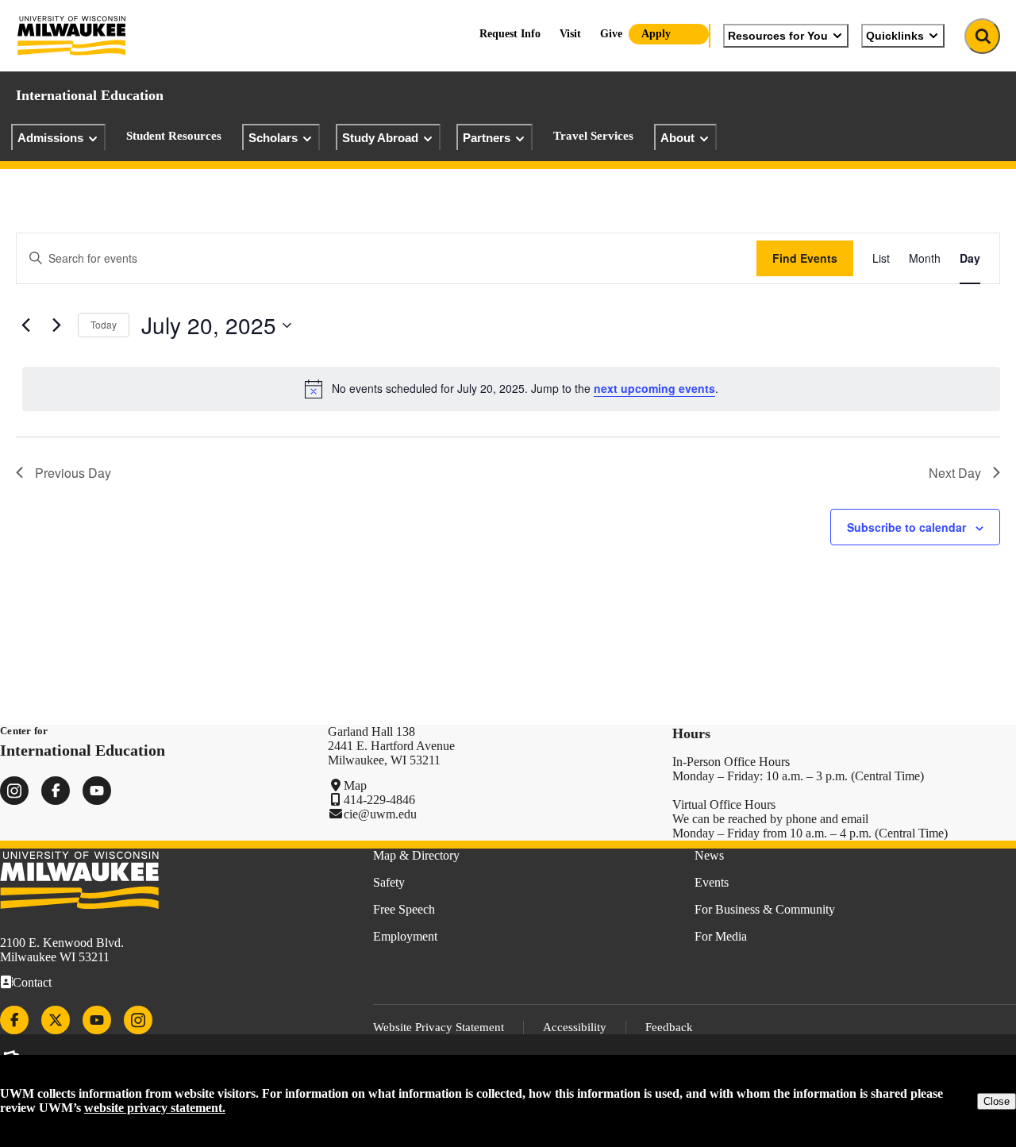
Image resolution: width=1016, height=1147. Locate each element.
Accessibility (574, 1027)
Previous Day (73, 473)
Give (611, 34)
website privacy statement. (154, 1107)
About (677, 137)
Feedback (669, 1027)
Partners (486, 137)
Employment (405, 936)
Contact (32, 982)
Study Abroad (380, 137)
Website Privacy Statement (438, 1027)
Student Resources (173, 135)
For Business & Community (765, 909)
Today (103, 324)
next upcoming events (654, 388)
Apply (656, 34)
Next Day (955, 473)
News (709, 855)
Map (355, 785)
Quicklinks (895, 35)
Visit (570, 34)
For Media (721, 936)
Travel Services (593, 135)
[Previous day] (25, 325)
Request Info (510, 34)
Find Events (804, 258)
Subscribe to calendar (906, 527)
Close (996, 1101)
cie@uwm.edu (380, 814)
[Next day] (56, 325)
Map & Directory (416, 855)
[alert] (511, 389)
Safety (389, 882)
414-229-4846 (379, 799)
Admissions (50, 137)
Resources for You (778, 35)
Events (712, 882)
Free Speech (404, 909)
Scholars (273, 137)
